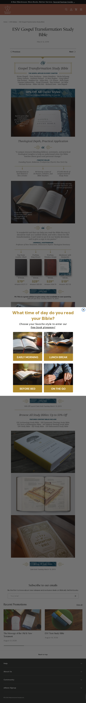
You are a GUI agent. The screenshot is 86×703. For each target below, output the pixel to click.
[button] (27, 346)
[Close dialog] (83, 309)
